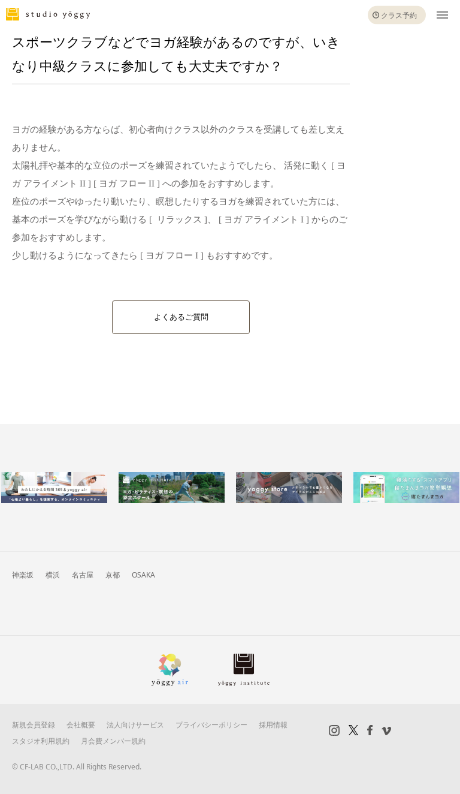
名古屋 (82, 575)
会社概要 (80, 725)
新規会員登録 (33, 725)
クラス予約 (399, 15)
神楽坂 (23, 575)
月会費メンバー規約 (113, 741)
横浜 (53, 575)
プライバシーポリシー (211, 725)
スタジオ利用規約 (40, 741)
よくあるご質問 (181, 316)
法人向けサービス (135, 725)
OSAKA (143, 575)
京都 (112, 575)
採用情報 (273, 725)
